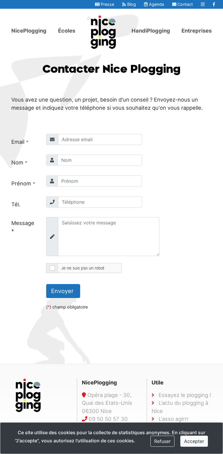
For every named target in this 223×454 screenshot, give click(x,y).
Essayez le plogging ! (185, 395)
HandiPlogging (151, 30)
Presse (107, 4)
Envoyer (63, 291)
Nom (17, 162)
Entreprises (196, 30)
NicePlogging (28, 30)
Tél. (15, 204)
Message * (22, 227)
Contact (184, 4)
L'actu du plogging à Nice (180, 407)
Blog (131, 4)
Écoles (66, 30)
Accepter (194, 441)
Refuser (162, 441)
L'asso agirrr (174, 419)
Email (17, 142)
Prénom (21, 183)
